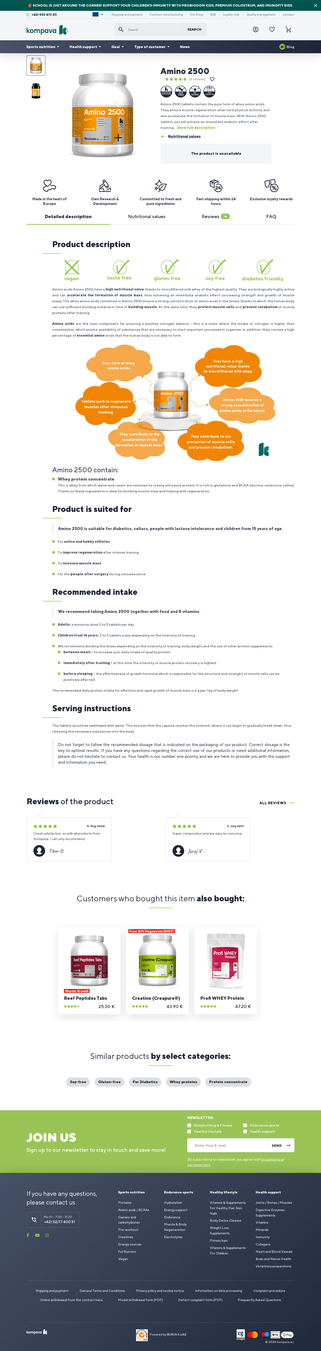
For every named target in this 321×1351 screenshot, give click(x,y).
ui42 (183, 1334)
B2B (213, 14)
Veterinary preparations (273, 1266)
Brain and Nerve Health (273, 1259)
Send (277, 1145)
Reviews (214, 216)
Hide (315, 5)
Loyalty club (231, 14)
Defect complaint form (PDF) (200, 1300)
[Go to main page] (69, 30)
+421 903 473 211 (44, 14)
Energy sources (129, 1244)
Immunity (263, 1237)
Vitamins (262, 1222)
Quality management (261, 14)
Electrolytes (173, 1237)
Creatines (125, 1237)
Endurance (172, 1217)
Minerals (262, 1230)
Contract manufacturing (166, 14)
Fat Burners (127, 1251)
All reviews (272, 803)
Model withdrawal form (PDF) (140, 1300)
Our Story (196, 14)
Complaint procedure (269, 1291)
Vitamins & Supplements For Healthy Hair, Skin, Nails (228, 1208)
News (185, 47)
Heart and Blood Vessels (274, 1251)
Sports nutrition (40, 47)
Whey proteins (183, 1082)
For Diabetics (145, 1082)
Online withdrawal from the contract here (71, 1300)
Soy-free (78, 1082)
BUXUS (172, 1334)
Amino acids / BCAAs (133, 1210)
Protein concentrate (228, 1082)
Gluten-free (109, 1082)
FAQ (271, 216)
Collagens (263, 1244)
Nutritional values (146, 216)
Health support (83, 47)
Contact (288, 14)
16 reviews (197, 79)
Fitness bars (219, 1240)
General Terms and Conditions (102, 1291)
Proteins (124, 1202)
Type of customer (150, 47)
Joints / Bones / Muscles (274, 1202)
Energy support (175, 1210)
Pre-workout (128, 1230)
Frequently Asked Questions (259, 1300)
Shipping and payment (126, 14)
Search (194, 29)
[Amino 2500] (102, 115)
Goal (115, 47)
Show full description (196, 128)
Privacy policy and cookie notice (160, 1291)
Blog (290, 47)
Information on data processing (218, 1291)
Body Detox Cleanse (225, 1220)
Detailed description (68, 216)
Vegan (123, 1259)
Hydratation (173, 1202)
